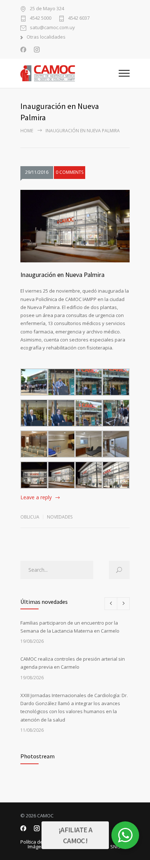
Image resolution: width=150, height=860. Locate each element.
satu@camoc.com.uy (52, 28)
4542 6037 (79, 18)
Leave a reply (36, 497)
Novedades (59, 517)
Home (26, 131)
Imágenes (39, 846)
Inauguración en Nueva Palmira (62, 274)
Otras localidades (46, 37)
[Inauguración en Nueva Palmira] (75, 226)
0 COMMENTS (69, 172)
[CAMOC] (69, 73)
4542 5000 (40, 18)
